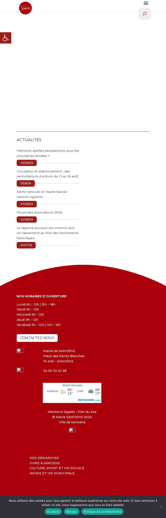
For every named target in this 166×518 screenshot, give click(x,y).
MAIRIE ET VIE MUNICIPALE (52, 473)
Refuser (71, 511)
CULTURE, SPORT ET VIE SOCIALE (57, 468)
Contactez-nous (37, 338)
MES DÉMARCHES (44, 458)
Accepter (53, 511)
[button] (5, 37)
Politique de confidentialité (102, 511)
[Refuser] (160, 506)
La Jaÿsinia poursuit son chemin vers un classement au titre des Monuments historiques (47, 233)
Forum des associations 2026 (39, 212)
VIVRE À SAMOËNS (45, 463)
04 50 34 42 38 (54, 371)
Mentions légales (61, 412)
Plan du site (86, 412)
